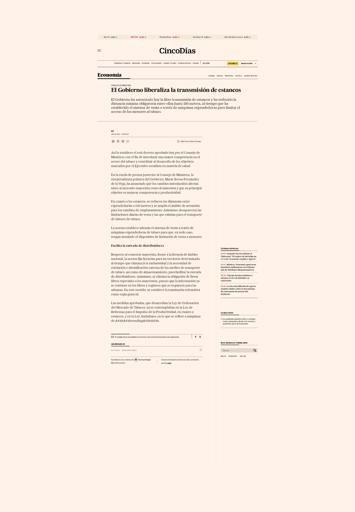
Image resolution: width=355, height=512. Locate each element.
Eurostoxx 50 (198, 37)
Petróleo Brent (165, 37)
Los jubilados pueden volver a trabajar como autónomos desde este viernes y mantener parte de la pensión (239, 321)
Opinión (196, 63)
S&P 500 (134, 37)
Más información (118, 363)
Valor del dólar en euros (233, 37)
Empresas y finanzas (122, 63)
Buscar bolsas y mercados (234, 343)
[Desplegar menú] (99, 51)
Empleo (220, 76)
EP (112, 131)
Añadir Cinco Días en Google (190, 141)
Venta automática (129, 350)
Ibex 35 (106, 37)
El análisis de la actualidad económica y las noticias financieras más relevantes (147, 337)
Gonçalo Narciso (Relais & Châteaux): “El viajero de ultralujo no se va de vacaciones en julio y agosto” (238, 256)
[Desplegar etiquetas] (201, 350)
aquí (169, 363)
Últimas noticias (184, 63)
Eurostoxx (233, 356)
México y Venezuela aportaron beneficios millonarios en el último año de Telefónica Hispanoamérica (238, 267)
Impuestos (229, 76)
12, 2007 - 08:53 (120, 134)
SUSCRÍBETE (232, 63)
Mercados (136, 63)
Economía (145, 63)
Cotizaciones (156, 63)
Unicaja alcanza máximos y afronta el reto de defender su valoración (237, 278)
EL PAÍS (205, 62)
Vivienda (211, 76)
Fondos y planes (169, 63)
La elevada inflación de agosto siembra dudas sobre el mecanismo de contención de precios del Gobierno (238, 290)
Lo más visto (227, 313)
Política (238, 76)
